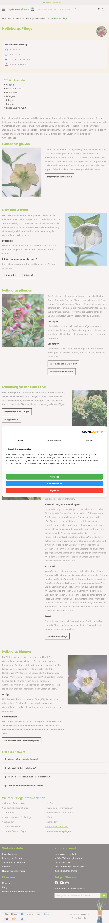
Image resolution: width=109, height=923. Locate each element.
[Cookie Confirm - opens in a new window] (92, 431)
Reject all (54, 490)
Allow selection (54, 483)
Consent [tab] (20, 440)
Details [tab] (89, 440)
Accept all (54, 476)
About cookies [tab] (54, 440)
